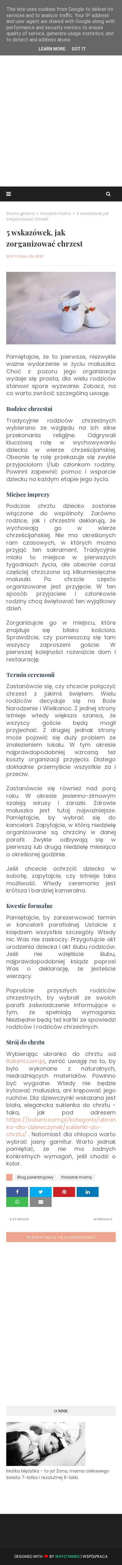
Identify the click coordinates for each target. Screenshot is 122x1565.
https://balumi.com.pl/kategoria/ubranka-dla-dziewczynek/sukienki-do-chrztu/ (61, 1127)
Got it (79, 48)
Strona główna (20, 213)
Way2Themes (67, 1556)
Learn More (51, 48)
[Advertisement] (61, 119)
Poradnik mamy (55, 213)
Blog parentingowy (35, 1177)
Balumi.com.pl (25, 1061)
